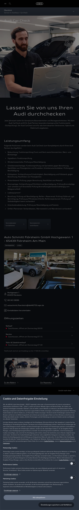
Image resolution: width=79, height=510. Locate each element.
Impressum (6, 443)
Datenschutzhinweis (66, 441)
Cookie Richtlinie (49, 441)
